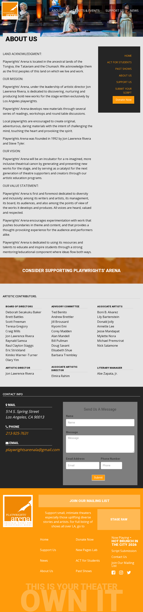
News (44, 560)
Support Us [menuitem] (115, 11)
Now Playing (125, 541)
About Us (125, 75)
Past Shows (123, 68)
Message (72, 432)
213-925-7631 (17, 433)
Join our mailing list (89, 501)
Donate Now (123, 99)
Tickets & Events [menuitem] (86, 11)
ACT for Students (119, 62)
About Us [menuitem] (59, 11)
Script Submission (124, 551)
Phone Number (110, 458)
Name (69, 416)
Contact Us (119, 557)
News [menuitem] (134, 11)
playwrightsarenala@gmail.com (31, 449)
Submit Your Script (123, 91)
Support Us (124, 82)
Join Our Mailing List (123, 564)
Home (128, 55)
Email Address (75, 458)
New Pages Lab (86, 550)
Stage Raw (118, 519)
